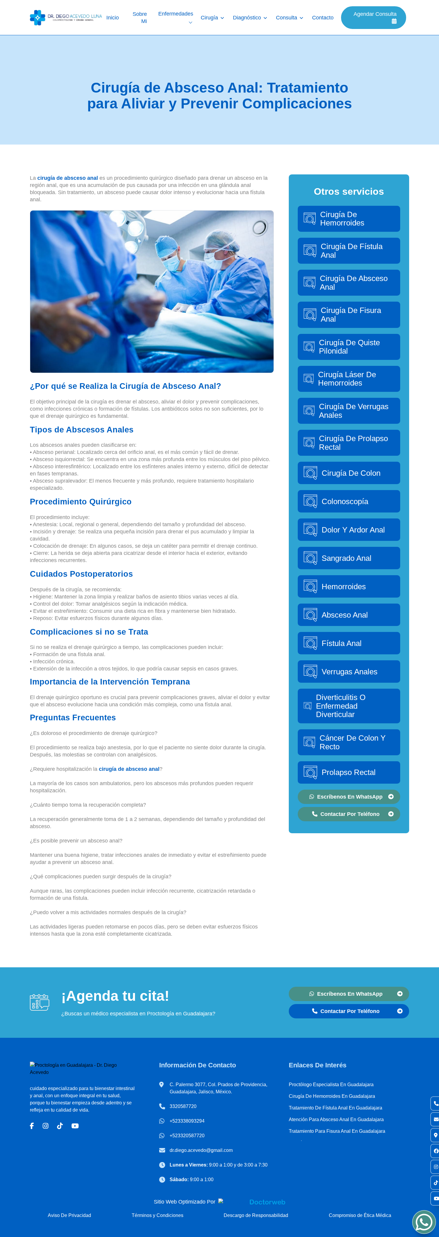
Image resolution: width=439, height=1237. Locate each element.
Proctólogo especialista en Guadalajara (331, 1084)
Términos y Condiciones (157, 1215)
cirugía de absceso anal (67, 178)
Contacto (323, 18)
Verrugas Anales (349, 671)
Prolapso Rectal (349, 772)
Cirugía (209, 18)
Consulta (286, 18)
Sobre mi (140, 17)
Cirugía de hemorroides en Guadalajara (332, 1096)
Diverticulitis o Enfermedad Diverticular (341, 706)
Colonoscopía (345, 501)
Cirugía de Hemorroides (342, 219)
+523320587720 (187, 1135)
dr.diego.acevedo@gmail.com (201, 1150)
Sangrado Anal (347, 558)
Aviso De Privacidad (69, 1215)
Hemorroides (344, 586)
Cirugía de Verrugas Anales (354, 411)
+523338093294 (187, 1121)
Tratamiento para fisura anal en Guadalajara (337, 1131)
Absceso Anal (345, 614)
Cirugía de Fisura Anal (351, 314)
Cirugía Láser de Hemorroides (347, 379)
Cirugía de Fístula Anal (352, 251)
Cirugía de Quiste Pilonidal (349, 347)
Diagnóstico (247, 18)
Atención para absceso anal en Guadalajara (336, 1119)
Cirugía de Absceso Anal (354, 282)
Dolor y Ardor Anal (353, 529)
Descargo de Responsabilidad (256, 1215)
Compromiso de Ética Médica (360, 1215)
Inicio (112, 18)
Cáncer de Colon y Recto (353, 742)
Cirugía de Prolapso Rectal (353, 443)
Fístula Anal (342, 643)
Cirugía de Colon (351, 473)
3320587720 (183, 1106)
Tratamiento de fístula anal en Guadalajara (335, 1107)
